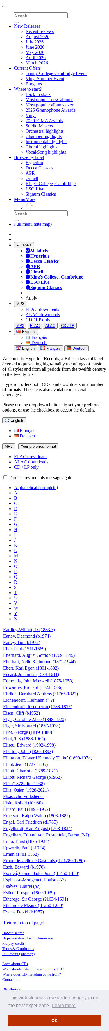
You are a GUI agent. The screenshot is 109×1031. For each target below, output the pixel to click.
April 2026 (36, 57)
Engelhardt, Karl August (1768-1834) (37, 828)
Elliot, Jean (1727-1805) (25, 764)
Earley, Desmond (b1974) (27, 635)
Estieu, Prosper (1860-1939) (29, 892)
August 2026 (37, 36)
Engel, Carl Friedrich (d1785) (30, 822)
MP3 (20, 304)
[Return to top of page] (23, 922)
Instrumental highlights (46, 141)
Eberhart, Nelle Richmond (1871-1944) (39, 661)
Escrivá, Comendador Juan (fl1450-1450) (41, 873)
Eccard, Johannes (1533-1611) (31, 674)
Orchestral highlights (45, 131)
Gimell (32, 178)
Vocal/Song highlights (46, 152)
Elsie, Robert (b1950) (23, 802)
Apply (31, 297)
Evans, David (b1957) (23, 911)
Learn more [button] (64, 1005)
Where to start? (28, 89)
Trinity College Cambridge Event (56, 73)
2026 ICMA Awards (44, 120)
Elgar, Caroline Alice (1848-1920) (34, 719)
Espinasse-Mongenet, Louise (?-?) (34, 879)
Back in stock (38, 94)
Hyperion (34, 162)
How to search (13, 933)
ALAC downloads (43, 314)
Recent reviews (40, 31)
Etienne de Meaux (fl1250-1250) (33, 905)
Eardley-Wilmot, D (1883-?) (29, 629)
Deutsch (38, 342)
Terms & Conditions (18, 948)
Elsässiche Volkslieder (23, 796)
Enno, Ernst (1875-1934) (26, 841)
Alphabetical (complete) (36, 487)
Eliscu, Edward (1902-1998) (29, 745)
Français (38, 337)
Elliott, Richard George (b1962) (32, 777)
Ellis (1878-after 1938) (24, 783)
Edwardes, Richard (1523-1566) (32, 687)
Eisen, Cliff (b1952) (21, 712)
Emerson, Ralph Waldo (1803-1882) (36, 815)
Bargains (34, 83)
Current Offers (27, 68)
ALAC (50, 325)
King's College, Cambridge (51, 183)
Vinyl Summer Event (45, 78)
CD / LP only (38, 319)
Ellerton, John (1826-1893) (28, 751)
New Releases (27, 26)
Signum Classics (41, 194)
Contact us (10, 979)
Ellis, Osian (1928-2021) (26, 789)
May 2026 (35, 52)
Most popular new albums (49, 99)
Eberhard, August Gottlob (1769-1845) (39, 655)
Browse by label (29, 157)
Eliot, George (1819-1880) (27, 732)
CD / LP (67, 325)
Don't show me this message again (40, 477)
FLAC (35, 325)
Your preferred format (38, 446)
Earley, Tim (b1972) (21, 642)
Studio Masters (39, 125)
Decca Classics (39, 167)
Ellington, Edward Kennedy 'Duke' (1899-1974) (47, 757)
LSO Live (35, 188)
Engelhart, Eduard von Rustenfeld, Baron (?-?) (46, 834)
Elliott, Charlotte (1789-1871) (30, 770)
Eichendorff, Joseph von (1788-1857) (37, 706)
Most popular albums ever (49, 104)
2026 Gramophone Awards (50, 110)
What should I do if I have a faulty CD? (33, 969)
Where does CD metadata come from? (31, 974)
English (28, 348)
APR (30, 173)
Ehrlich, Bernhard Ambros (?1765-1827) (40, 693)
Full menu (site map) (33, 224)
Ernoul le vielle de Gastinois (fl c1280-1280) (44, 860)
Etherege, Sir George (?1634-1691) (35, 899)
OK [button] (54, 1020)
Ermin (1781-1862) (21, 854)
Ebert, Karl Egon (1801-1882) (31, 668)
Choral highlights (41, 146)
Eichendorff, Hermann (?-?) (28, 700)
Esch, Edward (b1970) (24, 866)
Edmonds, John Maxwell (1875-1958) (38, 680)
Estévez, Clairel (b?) (21, 886)
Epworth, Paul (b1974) (24, 847)
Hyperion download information (27, 938)
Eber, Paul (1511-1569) (24, 648)
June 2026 (35, 47)
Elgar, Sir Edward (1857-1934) (31, 725)
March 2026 (37, 62)
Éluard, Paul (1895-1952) (26, 809)
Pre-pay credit (13, 943)
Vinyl (31, 115)
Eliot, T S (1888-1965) (24, 738)
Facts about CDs (15, 964)
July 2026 (35, 41)
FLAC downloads (42, 309)
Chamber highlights (44, 136)
